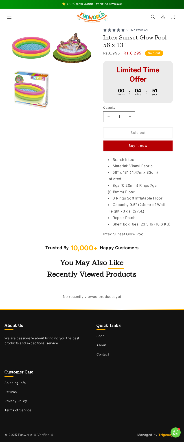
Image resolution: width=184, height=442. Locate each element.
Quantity (109, 107)
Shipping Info (15, 383)
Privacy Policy (15, 401)
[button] (9, 17)
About (101, 345)
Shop (100, 336)
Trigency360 (169, 435)
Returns (10, 392)
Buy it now (138, 145)
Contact (102, 354)
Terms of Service (17, 410)
